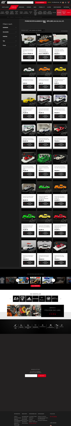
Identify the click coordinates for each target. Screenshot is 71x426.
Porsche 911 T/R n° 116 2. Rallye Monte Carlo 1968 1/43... (59, 256)
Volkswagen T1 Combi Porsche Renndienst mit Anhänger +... (59, 50)
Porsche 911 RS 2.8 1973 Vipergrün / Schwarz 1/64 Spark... (44, 168)
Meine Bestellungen (25, 416)
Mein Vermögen (24, 417)
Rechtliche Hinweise (17, 417)
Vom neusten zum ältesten (37, 30)
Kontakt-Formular (32, 423)
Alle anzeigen (35, 285)
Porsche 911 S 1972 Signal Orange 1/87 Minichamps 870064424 (59, 197)
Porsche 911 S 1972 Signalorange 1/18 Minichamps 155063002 (43, 50)
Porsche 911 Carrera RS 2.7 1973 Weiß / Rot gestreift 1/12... (44, 256)
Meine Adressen (24, 419)
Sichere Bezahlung (17, 421)
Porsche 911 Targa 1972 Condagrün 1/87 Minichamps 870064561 (43, 197)
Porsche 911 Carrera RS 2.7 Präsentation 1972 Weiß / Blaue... (28, 256)
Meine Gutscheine (25, 423)
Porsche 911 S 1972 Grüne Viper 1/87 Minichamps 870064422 (28, 227)
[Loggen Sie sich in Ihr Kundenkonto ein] (65, 2)
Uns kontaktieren (40, 2)
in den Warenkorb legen (29, 57)
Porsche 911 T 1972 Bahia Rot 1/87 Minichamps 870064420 (60, 227)
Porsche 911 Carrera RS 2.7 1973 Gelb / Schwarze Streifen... (59, 80)
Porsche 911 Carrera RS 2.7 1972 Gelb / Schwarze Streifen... (28, 110)
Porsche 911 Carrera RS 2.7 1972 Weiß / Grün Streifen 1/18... (28, 50)
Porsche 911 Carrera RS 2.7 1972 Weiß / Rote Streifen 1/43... (44, 110)
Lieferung (15, 416)
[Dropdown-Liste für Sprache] (63, 2)
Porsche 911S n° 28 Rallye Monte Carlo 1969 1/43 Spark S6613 (28, 168)
